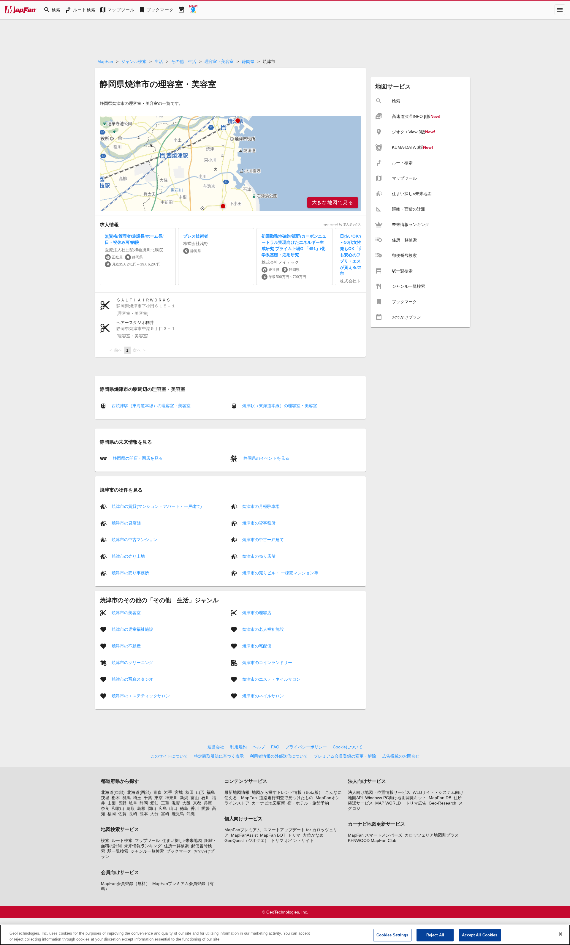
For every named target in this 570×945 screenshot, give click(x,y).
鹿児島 (178, 813)
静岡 (144, 803)
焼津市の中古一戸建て (263, 539)
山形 (200, 792)
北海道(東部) (113, 792)
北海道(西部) (139, 792)
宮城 (179, 792)
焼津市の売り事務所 (130, 572)
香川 (195, 808)
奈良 (105, 808)
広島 (163, 808)
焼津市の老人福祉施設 (263, 629)
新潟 (184, 797)
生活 (159, 61)
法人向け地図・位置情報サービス (379, 792)
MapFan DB (440, 797)
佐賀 (122, 813)
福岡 (111, 813)
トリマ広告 (416, 803)
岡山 (152, 808)
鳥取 (130, 808)
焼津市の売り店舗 (259, 556)
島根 (141, 808)
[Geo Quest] (193, 10)
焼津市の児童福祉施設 (132, 629)
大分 (154, 813)
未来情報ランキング (143, 845)
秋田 (189, 792)
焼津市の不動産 (126, 645)
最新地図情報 (236, 792)
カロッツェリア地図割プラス (432, 835)
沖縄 (190, 813)
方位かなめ (313, 835)
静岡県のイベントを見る (265, 458)
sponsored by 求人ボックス (342, 224)
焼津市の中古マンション (134, 539)
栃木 (116, 797)
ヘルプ (259, 747)
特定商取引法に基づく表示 (219, 756)
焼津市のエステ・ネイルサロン (271, 679)
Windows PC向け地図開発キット (395, 797)
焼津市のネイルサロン (263, 695)
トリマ (294, 835)
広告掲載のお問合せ (400, 756)
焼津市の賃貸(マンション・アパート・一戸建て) (157, 506)
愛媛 (205, 808)
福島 (211, 792)
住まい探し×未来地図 (182, 840)
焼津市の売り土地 (128, 556)
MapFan (105, 61)
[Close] (560, 934)
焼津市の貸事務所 (259, 522)
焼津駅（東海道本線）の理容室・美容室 (279, 405)
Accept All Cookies (479, 935)
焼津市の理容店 (256, 612)
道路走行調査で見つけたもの (286, 797)
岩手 (168, 792)
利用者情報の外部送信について (279, 756)
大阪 (186, 803)
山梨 (111, 803)
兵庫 (208, 803)
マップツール (147, 840)
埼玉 (137, 797)
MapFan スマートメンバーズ (375, 835)
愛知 (154, 803)
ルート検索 (122, 840)
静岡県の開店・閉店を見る (137, 458)
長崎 (133, 813)
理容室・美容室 (219, 61)
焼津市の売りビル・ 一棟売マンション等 (280, 572)
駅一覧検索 (117, 851)
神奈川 (171, 797)
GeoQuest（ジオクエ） (246, 840)
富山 (195, 797)
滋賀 (176, 803)
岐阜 (133, 803)
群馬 (126, 797)
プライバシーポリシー (306, 747)
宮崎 (165, 813)
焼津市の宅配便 (256, 645)
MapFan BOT (273, 835)
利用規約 (238, 747)
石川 (205, 797)
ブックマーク (178, 851)
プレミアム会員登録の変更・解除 (345, 756)
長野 (122, 803)
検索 (105, 840)
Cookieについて (347, 747)
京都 (197, 803)
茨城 (105, 797)
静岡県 (248, 61)
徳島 (184, 808)
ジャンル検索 (133, 61)
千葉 (148, 797)
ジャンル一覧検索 (147, 851)
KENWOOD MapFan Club (372, 840)
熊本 (144, 813)
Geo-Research (442, 803)
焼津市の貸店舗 (126, 522)
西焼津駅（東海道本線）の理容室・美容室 (151, 405)
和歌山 (118, 808)
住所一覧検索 (176, 845)
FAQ (275, 747)
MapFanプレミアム (242, 829)
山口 (173, 808)
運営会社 (216, 747)
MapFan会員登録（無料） (125, 883)
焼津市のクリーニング (132, 662)
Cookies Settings (392, 935)
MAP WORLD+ (389, 803)
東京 (158, 797)
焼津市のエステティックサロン (141, 695)
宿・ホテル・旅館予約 (308, 803)
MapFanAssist (244, 835)
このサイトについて (169, 756)
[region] (230, 163)
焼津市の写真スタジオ (132, 679)
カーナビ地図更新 (268, 803)
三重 (165, 803)
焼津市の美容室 (126, 612)
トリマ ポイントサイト (292, 840)
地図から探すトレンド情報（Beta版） (287, 792)
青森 (157, 792)
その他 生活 (183, 61)
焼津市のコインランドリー (267, 662)
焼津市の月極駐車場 (261, 506)
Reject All (435, 935)
